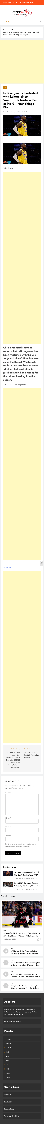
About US (7, 1094)
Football (8, 1048)
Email (8, 827)
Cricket (8, 1039)
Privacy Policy (9, 1109)
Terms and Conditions (11, 1116)
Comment (9, 793)
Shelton (7, 112)
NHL (4, 930)
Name (8, 818)
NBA (5, 88)
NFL (7, 1065)
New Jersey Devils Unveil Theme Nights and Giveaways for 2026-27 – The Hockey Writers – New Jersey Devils (26, 988)
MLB (7, 1056)
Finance (8, 1044)
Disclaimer (7, 1102)
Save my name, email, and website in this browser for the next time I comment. (20, 845)
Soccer (8, 1073)
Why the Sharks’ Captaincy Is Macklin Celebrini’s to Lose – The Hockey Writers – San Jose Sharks (25, 976)
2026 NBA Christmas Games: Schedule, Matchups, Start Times (27, 884)
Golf (7, 1052)
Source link (7, 567)
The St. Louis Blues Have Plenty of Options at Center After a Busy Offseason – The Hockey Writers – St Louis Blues (26, 965)
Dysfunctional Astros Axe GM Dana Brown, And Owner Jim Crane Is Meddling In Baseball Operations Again (18, 2)
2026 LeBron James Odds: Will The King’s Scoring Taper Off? (26, 873)
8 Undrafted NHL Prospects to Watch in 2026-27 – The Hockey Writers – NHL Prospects (21, 934)
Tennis (8, 1077)
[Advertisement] (22, 61)
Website (8, 835)
